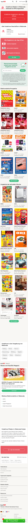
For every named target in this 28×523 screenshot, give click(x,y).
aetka (4, 399)
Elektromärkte (18, 460)
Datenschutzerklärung (14, 81)
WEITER (14, 19)
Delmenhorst (18, 355)
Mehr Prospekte (14, 180)
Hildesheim (4, 355)
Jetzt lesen (14, 390)
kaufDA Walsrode (5, 460)
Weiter (22, 70)
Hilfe (1, 514)
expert (4, 401)
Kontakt (15, 516)
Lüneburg (4, 358)
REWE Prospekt (4, 481)
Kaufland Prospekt (4, 479)
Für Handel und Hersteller (6, 470)
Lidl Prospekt (3, 490)
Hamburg (4, 348)
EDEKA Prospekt (4, 477)
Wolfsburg (13, 351)
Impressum (16, 514)
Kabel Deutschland (7, 406)
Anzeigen (24, 4)
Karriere (2, 472)
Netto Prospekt (4, 488)
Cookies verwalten (18, 517)
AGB (1, 517)
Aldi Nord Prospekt (4, 486)
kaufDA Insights (4, 497)
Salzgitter (20, 351)
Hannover (16, 348)
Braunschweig (5, 351)
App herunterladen (4, 499)
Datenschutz (3, 516)
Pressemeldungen (4, 501)
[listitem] (7, 101)
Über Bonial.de (3, 469)
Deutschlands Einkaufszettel (6, 495)
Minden (11, 355)
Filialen (11, 460)
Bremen (10, 348)
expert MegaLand (7, 403)
